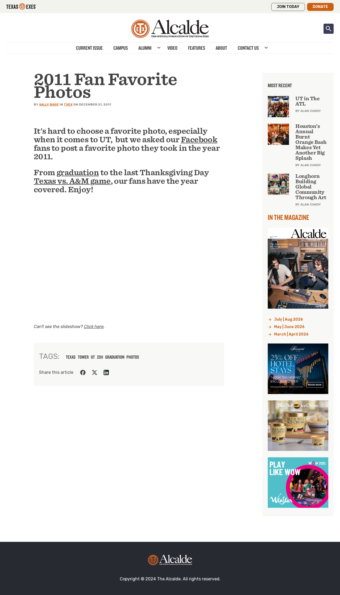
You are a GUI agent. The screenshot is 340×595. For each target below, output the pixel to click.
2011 (100, 357)
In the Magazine (288, 217)
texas (71, 357)
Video (172, 48)
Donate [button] (320, 7)
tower (83, 357)
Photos (132, 357)
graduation (78, 172)
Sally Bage (49, 104)
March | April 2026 (291, 334)
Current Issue (89, 48)
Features (196, 48)
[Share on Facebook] (83, 372)
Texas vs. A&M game (72, 181)
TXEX (68, 104)
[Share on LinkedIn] (106, 372)
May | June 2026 (289, 327)
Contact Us (248, 48)
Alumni (144, 48)
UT (93, 357)
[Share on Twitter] (94, 372)
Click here (94, 326)
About (221, 48)
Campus (120, 48)
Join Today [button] (288, 7)
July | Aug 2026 (288, 319)
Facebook (199, 139)
